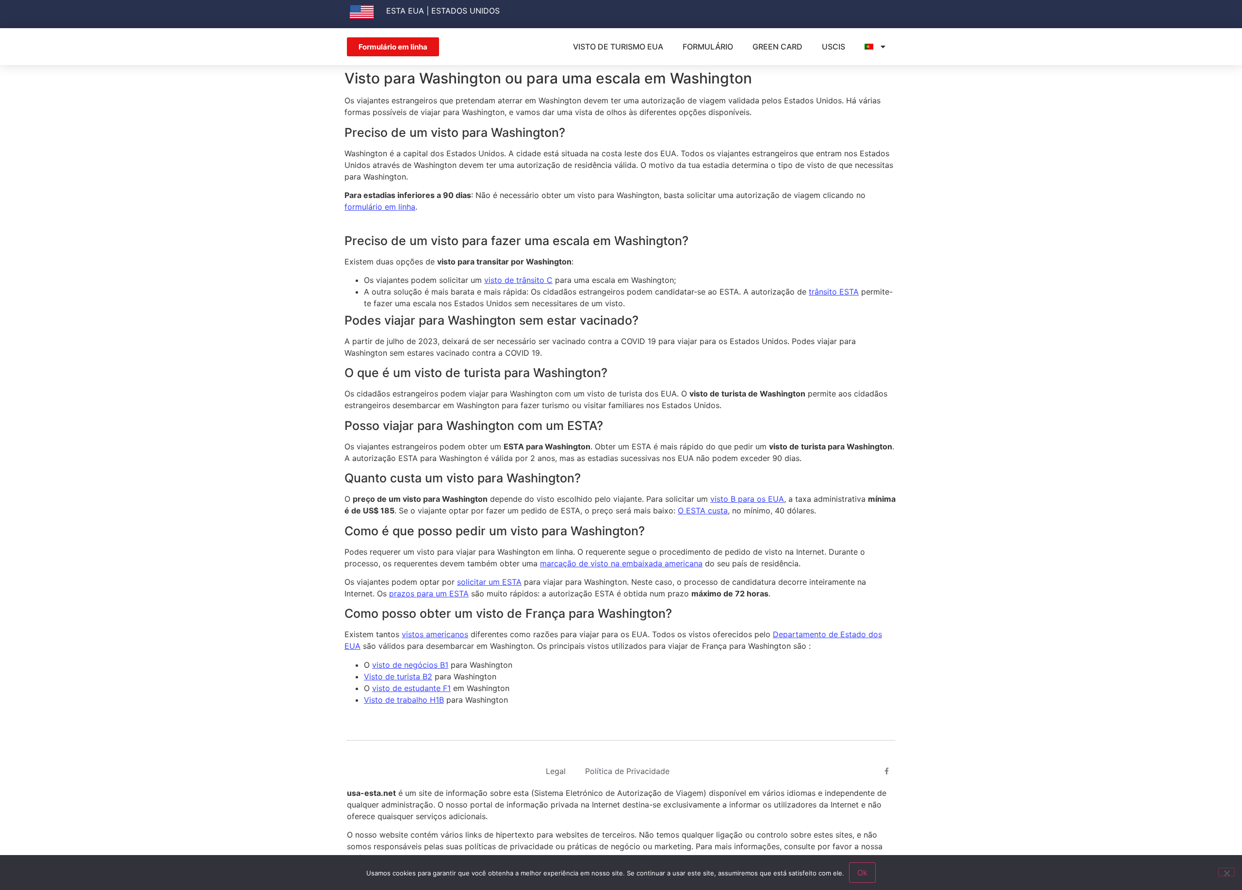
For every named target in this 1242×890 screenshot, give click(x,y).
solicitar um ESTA (489, 582)
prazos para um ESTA (429, 593)
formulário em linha (379, 207)
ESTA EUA (405, 11)
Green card (777, 46)
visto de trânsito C (518, 280)
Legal (556, 771)
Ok (862, 872)
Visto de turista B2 (398, 676)
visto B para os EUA (747, 499)
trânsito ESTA (834, 292)
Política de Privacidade (627, 771)
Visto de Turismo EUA (618, 46)
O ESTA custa (703, 510)
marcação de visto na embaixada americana (621, 563)
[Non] (1226, 872)
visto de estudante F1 (411, 688)
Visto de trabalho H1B (404, 700)
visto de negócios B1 (410, 665)
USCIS (833, 46)
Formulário (708, 46)
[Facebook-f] (886, 771)
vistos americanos (435, 634)
